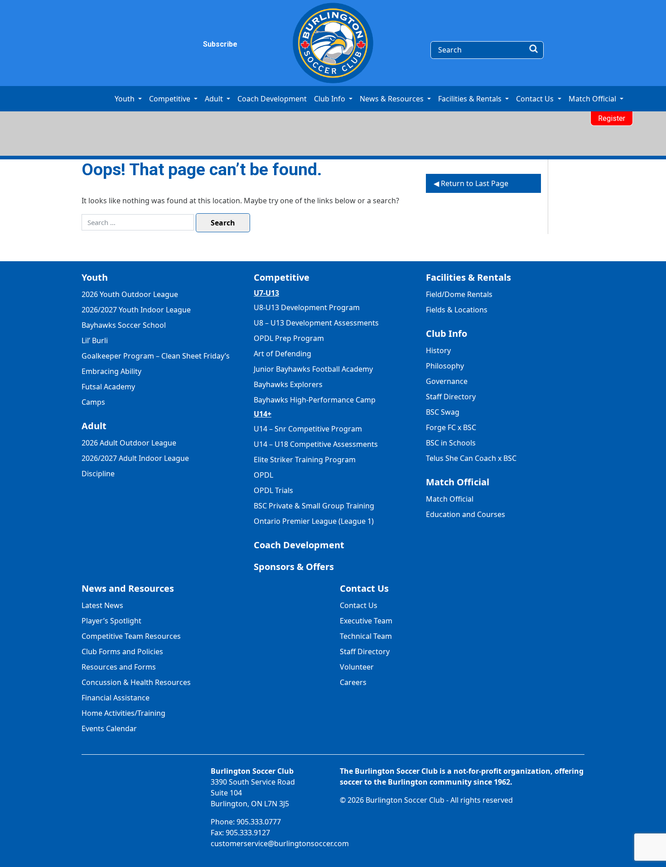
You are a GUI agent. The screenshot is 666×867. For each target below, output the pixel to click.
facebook (130, 44)
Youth (95, 277)
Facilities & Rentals (468, 277)
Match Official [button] (593, 99)
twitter (167, 44)
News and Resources (128, 588)
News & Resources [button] (392, 99)
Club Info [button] (330, 99)
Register (611, 118)
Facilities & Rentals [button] (470, 99)
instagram (149, 44)
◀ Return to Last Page (471, 183)
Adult (94, 426)
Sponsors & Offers (294, 566)
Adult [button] (215, 99)
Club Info (446, 333)
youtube (186, 44)
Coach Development (272, 99)
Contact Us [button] (535, 99)
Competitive (281, 277)
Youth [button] (125, 99)
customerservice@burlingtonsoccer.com (280, 843)
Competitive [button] (170, 99)
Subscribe (208, 44)
